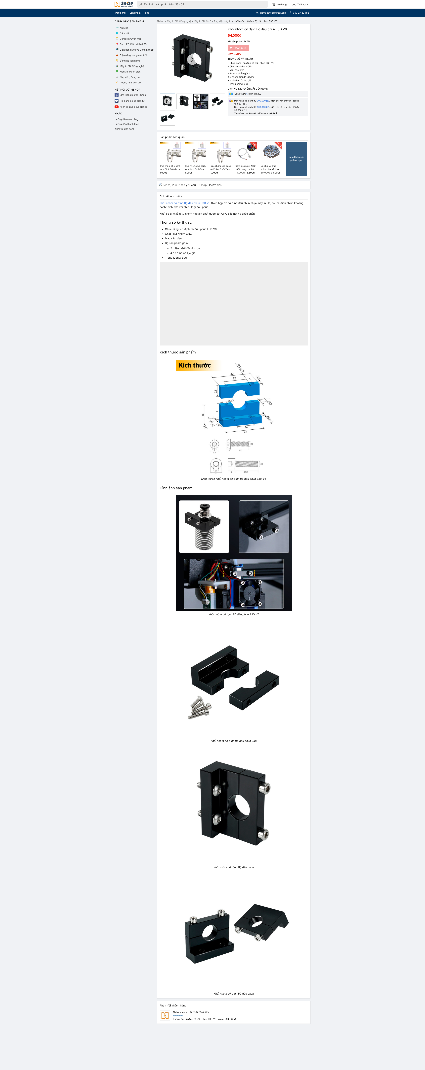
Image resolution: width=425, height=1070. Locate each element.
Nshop (160, 21)
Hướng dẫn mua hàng (126, 119)
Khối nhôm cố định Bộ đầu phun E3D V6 (185, 203)
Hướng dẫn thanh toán (127, 124)
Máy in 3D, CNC (202, 21)
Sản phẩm (134, 12)
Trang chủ (120, 12)
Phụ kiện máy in (222, 21)
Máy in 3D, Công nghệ (179, 21)
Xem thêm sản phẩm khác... (296, 159)
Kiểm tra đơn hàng (124, 128)
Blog (146, 12)
